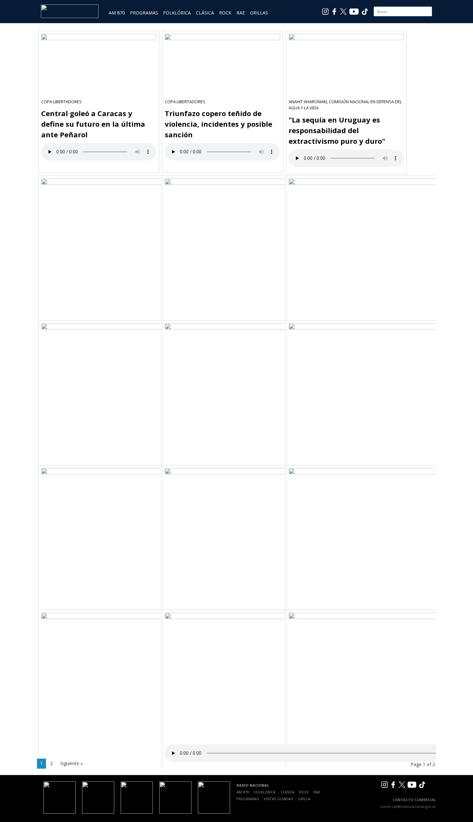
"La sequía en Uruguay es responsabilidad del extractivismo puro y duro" (337, 130)
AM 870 (117, 13)
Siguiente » (71, 763)
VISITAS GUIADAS (278, 798)
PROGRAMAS (144, 13)
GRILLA (304, 798)
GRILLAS (259, 13)
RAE (240, 13)
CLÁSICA (205, 13)
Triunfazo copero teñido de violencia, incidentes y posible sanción (218, 123)
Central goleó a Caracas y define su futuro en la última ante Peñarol (93, 123)
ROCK (225, 13)
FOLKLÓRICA (177, 13)
